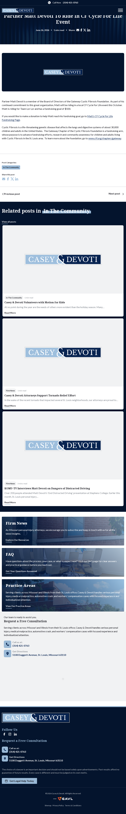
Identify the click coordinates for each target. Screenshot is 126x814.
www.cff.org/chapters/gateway (104, 138)
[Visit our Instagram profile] (9, 734)
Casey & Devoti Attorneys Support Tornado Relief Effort (40, 395)
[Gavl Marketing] (63, 799)
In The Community (11, 167)
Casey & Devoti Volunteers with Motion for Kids (34, 302)
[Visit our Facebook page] (4, 734)
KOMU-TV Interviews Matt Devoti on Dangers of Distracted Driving (47, 488)
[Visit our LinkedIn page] (15, 734)
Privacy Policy (58, 805)
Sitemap (48, 805)
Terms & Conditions (73, 805)
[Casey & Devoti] (18, 10)
